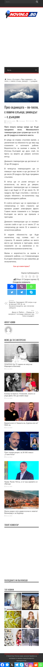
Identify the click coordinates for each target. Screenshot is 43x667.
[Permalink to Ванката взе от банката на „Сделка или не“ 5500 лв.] (21, 420)
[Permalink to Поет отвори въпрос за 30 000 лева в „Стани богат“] (21, 450)
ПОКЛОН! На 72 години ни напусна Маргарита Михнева (18, 365)
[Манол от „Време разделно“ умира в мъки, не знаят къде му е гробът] (30, 601)
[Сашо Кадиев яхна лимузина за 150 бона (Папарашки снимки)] (30, 637)
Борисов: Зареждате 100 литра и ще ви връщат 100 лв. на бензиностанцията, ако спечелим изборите (22, 304)
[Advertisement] (21, 42)
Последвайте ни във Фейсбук (16, 580)
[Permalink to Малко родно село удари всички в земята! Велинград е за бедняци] (21, 508)
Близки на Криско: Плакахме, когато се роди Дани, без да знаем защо (19, 395)
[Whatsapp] (31, 286)
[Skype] (31, 292)
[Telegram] (21, 292)
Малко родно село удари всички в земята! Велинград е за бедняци (20, 512)
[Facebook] (12, 286)
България (16, 79)
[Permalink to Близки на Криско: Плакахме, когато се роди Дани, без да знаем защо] (21, 391)
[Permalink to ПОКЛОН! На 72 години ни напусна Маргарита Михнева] (21, 361)
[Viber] (21, 286)
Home (9, 79)
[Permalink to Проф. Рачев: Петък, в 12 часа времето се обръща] (21, 479)
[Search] (37, 1)
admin (13, 121)
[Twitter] (12, 292)
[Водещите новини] (21, 17)
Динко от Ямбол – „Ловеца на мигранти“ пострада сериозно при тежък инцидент (21, 313)
